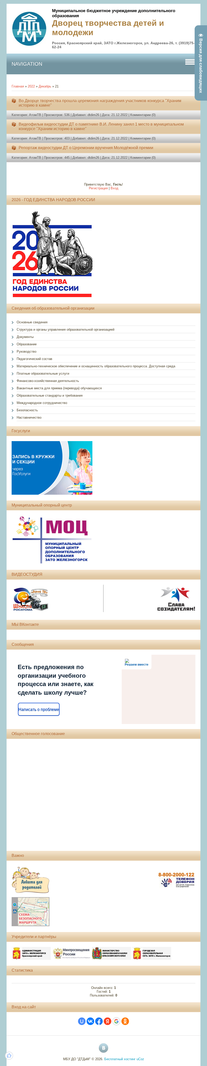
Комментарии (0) (143, 115)
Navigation (27, 64)
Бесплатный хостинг (120, 1059)
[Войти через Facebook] (99, 1021)
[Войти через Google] (116, 1021)
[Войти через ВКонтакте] (90, 1021)
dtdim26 (93, 115)
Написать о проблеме (38, 709)
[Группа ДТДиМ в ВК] (103, 1048)
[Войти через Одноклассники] (125, 1021)
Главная (18, 86)
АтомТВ (35, 115)
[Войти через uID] (82, 1021)
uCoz (140, 1059)
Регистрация (98, 188)
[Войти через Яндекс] (107, 1021)
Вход (114, 188)
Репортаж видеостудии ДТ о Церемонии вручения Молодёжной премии (86, 148)
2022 (31, 86)
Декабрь (45, 86)
